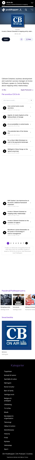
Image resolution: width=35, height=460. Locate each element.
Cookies (30, 454)
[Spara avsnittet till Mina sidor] (21, 39)
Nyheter (7, 441)
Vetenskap (8, 445)
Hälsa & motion (9, 426)
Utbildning (8, 404)
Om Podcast (20, 454)
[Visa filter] (31, 100)
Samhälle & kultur (10, 379)
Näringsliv (7, 383)
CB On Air (17, 34)
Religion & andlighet (7, 399)
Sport (6, 449)
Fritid (6, 438)
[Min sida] (20, 10)
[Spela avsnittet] (4, 108)
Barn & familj (8, 391)
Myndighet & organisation (8, 417)
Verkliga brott (9, 394)
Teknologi (7, 422)
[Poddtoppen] (10, 10)
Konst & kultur (9, 387)
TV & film (7, 408)
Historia (7, 434)
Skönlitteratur (9, 430)
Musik (6, 412)
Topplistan (8, 371)
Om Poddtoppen (8, 454)
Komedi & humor (10, 375)
